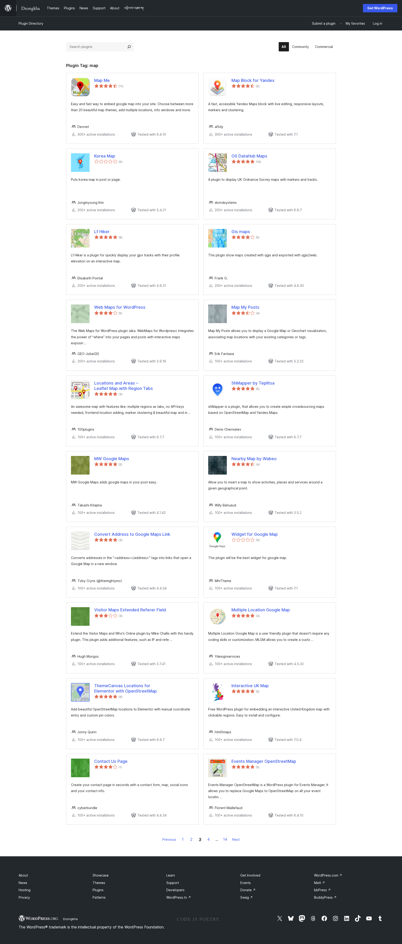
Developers (175, 890)
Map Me (102, 80)
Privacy (24, 897)
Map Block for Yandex (253, 80)
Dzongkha (70, 919)
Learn (170, 875)
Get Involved (250, 875)
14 (225, 839)
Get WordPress (380, 8)
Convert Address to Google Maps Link (132, 534)
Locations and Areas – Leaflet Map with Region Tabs (123, 386)
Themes (99, 883)
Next (236, 839)
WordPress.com (328, 875)
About (23, 875)
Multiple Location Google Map (260, 609)
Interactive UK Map (250, 685)
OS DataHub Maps (249, 156)
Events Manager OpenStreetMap (263, 761)
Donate (248, 890)
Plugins (98, 890)
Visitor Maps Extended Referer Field (130, 609)
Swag (246, 897)
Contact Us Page (110, 761)
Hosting (24, 890)
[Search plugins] (129, 46)
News (23, 883)
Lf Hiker (102, 231)
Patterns (99, 897)
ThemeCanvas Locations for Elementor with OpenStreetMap (125, 688)
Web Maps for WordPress (119, 307)
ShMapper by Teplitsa (253, 383)
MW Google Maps (111, 458)
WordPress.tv (178, 897)
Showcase (101, 875)
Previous (169, 839)
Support (172, 883)
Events (245, 883)
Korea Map (104, 156)
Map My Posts (245, 307)
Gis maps (240, 231)
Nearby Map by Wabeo (254, 458)
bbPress (322, 890)
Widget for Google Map (254, 534)
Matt (319, 883)
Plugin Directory (31, 23)
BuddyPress (325, 897)
